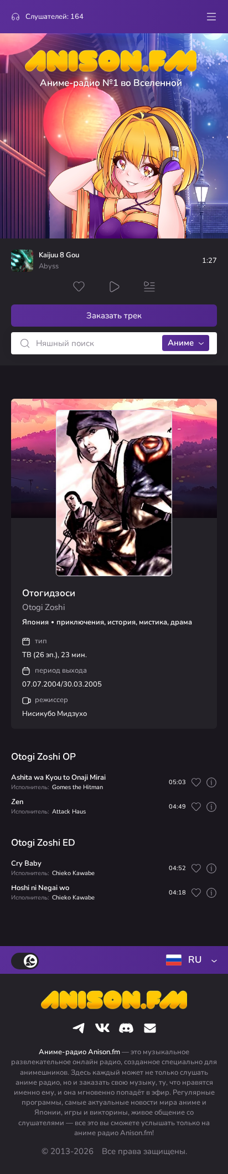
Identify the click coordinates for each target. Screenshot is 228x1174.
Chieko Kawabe (73, 873)
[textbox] (189, 960)
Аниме (181, 342)
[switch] (25, 961)
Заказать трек (114, 315)
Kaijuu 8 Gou (59, 255)
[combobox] (189, 960)
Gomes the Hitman (77, 787)
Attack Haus (69, 812)
